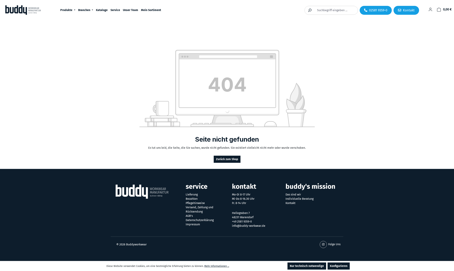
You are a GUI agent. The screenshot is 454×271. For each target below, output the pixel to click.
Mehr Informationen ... (216, 266)
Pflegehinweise (195, 203)
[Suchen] (310, 10)
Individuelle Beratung (300, 198)
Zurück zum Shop (227, 159)
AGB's (189, 216)
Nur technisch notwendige (307, 266)
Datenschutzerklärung (200, 220)
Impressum (193, 224)
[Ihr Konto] (430, 9)
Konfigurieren (338, 266)
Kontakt (290, 203)
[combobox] (335, 10)
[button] (323, 244)
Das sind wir (293, 194)
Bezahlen (192, 198)
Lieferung (192, 194)
